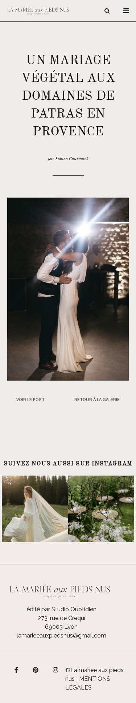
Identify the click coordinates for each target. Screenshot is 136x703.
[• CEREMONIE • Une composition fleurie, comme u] (101, 509)
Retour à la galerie (97, 399)
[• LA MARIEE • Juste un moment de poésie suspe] (35, 509)
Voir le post (30, 399)
